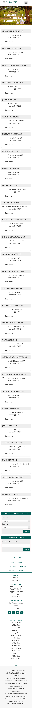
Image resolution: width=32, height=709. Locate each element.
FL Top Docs (16, 628)
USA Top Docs (16, 622)
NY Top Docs (16, 646)
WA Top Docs (16, 658)
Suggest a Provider (16, 592)
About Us (16, 578)
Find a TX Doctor (16, 586)
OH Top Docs (16, 648)
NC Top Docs (16, 640)
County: (5, 524)
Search (26, 531)
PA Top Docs (16, 651)
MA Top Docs (16, 635)
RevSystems (21, 703)
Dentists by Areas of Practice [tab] (16, 566)
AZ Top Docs (16, 625)
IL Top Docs (16, 633)
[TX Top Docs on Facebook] (9, 613)
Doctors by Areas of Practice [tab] (16, 558)
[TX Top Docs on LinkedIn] (13, 613)
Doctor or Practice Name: (11, 542)
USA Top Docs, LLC (12, 673)
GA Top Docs (16, 630)
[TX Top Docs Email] (17, 613)
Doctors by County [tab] (16, 562)
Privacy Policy (12, 688)
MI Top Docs (16, 638)
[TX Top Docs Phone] (21, 613)
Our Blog (16, 594)
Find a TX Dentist (16, 589)
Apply (16, 606)
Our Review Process (16, 603)
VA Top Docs (16, 653)
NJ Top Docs (16, 643)
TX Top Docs (16, 656)
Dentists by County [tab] (16, 570)
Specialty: (5, 518)
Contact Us (16, 580)
